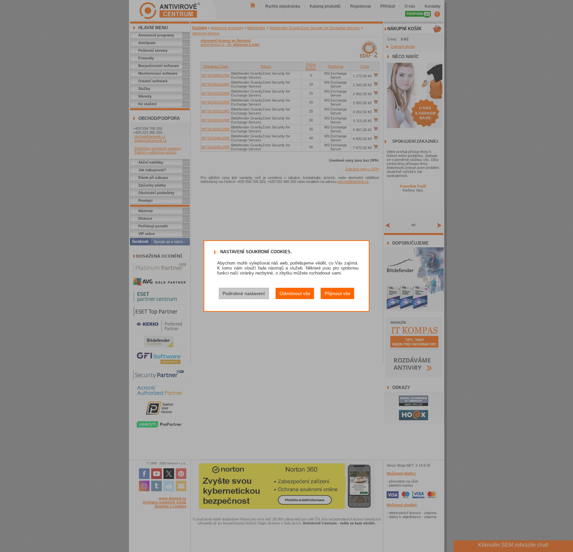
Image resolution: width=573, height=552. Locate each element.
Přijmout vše (337, 293)
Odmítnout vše (295, 293)
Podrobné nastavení (244, 293)
